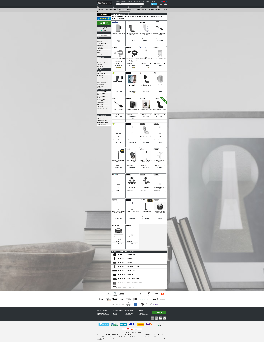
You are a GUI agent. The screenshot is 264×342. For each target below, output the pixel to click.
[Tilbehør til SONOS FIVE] (114, 264)
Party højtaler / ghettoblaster (100, 48)
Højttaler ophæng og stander (101, 87)
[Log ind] (150, 1)
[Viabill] (140, 329)
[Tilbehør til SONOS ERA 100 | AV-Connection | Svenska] (166, 1)
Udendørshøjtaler (100, 102)
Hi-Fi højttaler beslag (101, 117)
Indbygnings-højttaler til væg (102, 94)
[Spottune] (128, 304)
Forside (118, 1)
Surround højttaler (101, 77)
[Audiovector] (108, 294)
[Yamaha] (155, 304)
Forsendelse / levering (118, 310)
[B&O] (115, 294)
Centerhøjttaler (100, 75)
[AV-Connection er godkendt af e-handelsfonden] (103, 324)
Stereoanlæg (100, 66)
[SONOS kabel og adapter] (114, 288)
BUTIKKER (141, 309)
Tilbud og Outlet (129, 312)
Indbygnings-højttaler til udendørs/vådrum (102, 100)
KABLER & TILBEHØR (141, 9)
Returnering (124, 1)
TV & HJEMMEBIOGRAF (110, 9)
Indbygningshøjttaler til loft (102, 91)
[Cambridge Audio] (128, 294)
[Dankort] (128, 329)
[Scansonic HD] (108, 304)
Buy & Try (115, 313)
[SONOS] (115, 304)
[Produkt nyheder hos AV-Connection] (104, 24)
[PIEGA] (128, 299)
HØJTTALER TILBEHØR (101, 115)
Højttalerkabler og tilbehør (102, 122)
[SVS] (135, 304)
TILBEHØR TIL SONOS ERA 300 (126, 254)
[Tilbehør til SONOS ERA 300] (114, 255)
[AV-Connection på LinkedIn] (160, 319)
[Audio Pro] (101, 294)
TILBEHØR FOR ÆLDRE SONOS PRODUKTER (130, 283)
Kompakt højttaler (101, 59)
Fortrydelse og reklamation (103, 314)
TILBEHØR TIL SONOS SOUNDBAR (127, 271)
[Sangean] (162, 299)
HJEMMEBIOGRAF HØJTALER (101, 69)
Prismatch (115, 314)
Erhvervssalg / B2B (144, 314)
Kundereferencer (101, 312)
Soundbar (99, 50)
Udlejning (142, 316)
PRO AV (165, 9)
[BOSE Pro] (121, 294)
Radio (98, 52)
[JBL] (162, 294)
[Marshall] (121, 299)
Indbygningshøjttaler (101, 80)
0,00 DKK (162, 4)
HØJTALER (121, 9)
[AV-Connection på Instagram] (156, 319)
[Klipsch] (101, 299)
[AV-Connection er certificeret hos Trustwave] (114, 324)
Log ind (153, 1)
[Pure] (142, 299)
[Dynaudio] (135, 294)
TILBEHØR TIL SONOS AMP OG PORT (128, 279)
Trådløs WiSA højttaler (101, 43)
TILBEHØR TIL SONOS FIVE (125, 262)
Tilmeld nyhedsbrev (159, 309)
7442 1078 (147, 334)
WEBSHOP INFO (116, 309)
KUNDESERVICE (101, 309)
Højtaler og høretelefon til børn (102, 55)
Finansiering (130, 1)
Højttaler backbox (100, 110)
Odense (141, 310)
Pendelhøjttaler (100, 106)
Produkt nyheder (129, 310)
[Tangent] (149, 304)
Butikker (136, 1)
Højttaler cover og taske (102, 120)
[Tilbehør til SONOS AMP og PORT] (114, 280)
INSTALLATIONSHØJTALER (102, 89)
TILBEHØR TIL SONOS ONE (125, 258)
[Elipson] (142, 294)
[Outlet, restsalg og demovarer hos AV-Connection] (104, 16)
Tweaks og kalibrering (101, 124)
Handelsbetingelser (101, 313)
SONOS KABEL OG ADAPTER (126, 287)
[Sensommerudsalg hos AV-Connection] (104, 20)
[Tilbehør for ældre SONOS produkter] (114, 284)
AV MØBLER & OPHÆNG (154, 9)
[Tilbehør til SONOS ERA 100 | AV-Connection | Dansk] (164, 1)
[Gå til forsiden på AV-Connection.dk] (116, 1)
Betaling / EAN (116, 312)
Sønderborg (142, 312)
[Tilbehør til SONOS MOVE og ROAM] (114, 268)
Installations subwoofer (102, 108)
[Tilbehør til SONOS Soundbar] (114, 272)
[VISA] (136, 329)
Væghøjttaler (100, 104)
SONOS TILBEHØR (129, 251)
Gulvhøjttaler (100, 60)
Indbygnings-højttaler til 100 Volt (102, 97)
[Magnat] (115, 299)
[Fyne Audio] (149, 294)
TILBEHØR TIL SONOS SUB (125, 275)
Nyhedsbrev (128, 314)
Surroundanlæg (100, 84)
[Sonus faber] (121, 304)
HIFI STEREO (100, 9)
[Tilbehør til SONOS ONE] (114, 260)
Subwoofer (99, 64)
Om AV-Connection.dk (102, 310)
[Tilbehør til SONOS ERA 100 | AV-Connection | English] (162, 1)
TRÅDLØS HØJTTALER (101, 38)
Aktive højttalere (100, 45)
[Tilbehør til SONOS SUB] (114, 276)
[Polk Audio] (135, 299)
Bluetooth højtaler (101, 39)
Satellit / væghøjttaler (101, 62)
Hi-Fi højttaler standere (102, 118)
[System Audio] (142, 304)
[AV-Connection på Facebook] (152, 319)
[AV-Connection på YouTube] (164, 319)
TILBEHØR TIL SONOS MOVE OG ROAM (129, 267)
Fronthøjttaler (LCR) (101, 73)
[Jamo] (155, 294)
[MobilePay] (124, 329)
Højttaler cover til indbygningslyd (100, 112)
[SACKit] (155, 299)
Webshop (142, 313)
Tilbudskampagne (130, 313)
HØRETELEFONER (130, 9)
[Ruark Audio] (149, 299)
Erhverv (147, 1)
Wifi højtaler (99, 41)
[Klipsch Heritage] (108, 299)
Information (141, 1)
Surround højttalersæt (101, 82)
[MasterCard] (132, 329)
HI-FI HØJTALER (100, 57)
